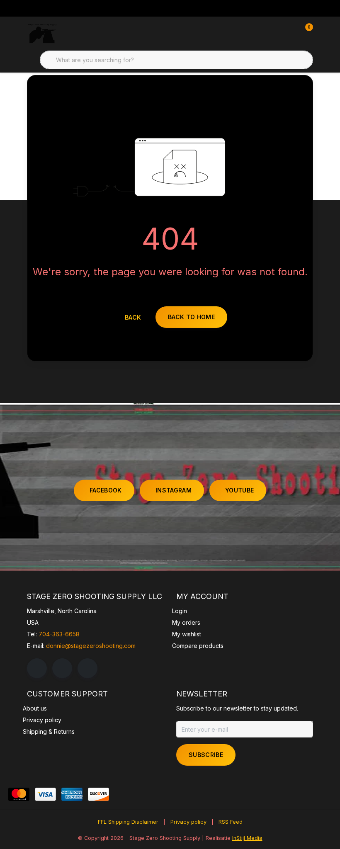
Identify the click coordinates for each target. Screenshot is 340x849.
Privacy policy (188, 822)
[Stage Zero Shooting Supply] (42, 33)
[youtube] (87, 668)
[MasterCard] (18, 794)
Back (133, 317)
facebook (106, 490)
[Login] (274, 33)
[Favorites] (289, 33)
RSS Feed (231, 822)
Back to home (191, 316)
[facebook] (37, 668)
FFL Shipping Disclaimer (128, 822)
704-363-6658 (59, 634)
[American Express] (72, 794)
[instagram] (62, 668)
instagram (173, 490)
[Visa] (45, 794)
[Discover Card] (98, 794)
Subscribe (206, 754)
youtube (239, 490)
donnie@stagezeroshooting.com (91, 645)
